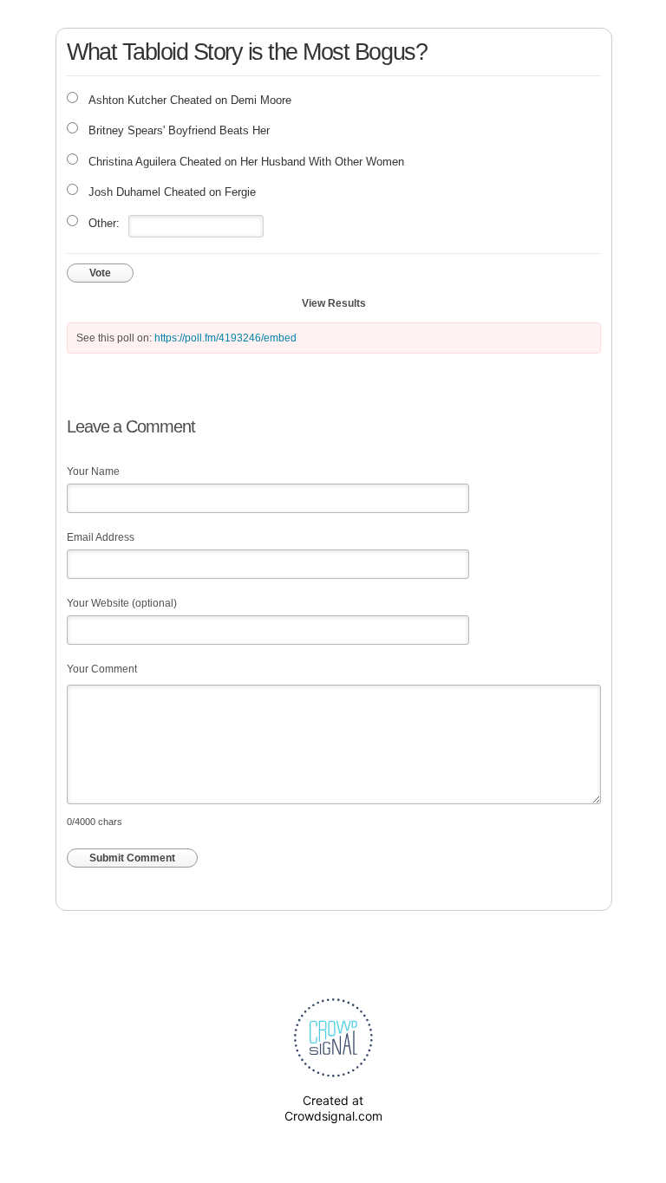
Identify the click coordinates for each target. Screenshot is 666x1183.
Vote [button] (100, 273)
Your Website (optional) (122, 603)
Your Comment (102, 669)
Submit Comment (132, 858)
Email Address (100, 537)
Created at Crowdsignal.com (333, 1108)
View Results (334, 303)
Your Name (93, 471)
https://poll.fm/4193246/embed (225, 338)
